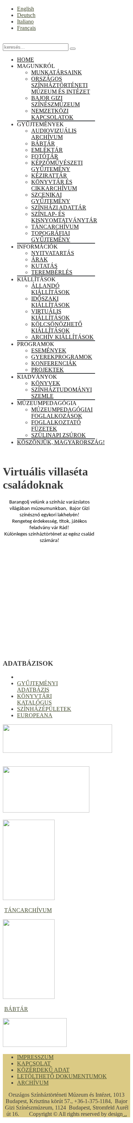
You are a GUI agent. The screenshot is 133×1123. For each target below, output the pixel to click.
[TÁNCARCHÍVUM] (29, 898)
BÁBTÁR (16, 1009)
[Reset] (73, 49)
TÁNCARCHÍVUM (28, 910)
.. (125, 1114)
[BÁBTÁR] (29, 997)
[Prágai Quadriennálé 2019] (46, 811)
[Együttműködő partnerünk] (35, 1045)
